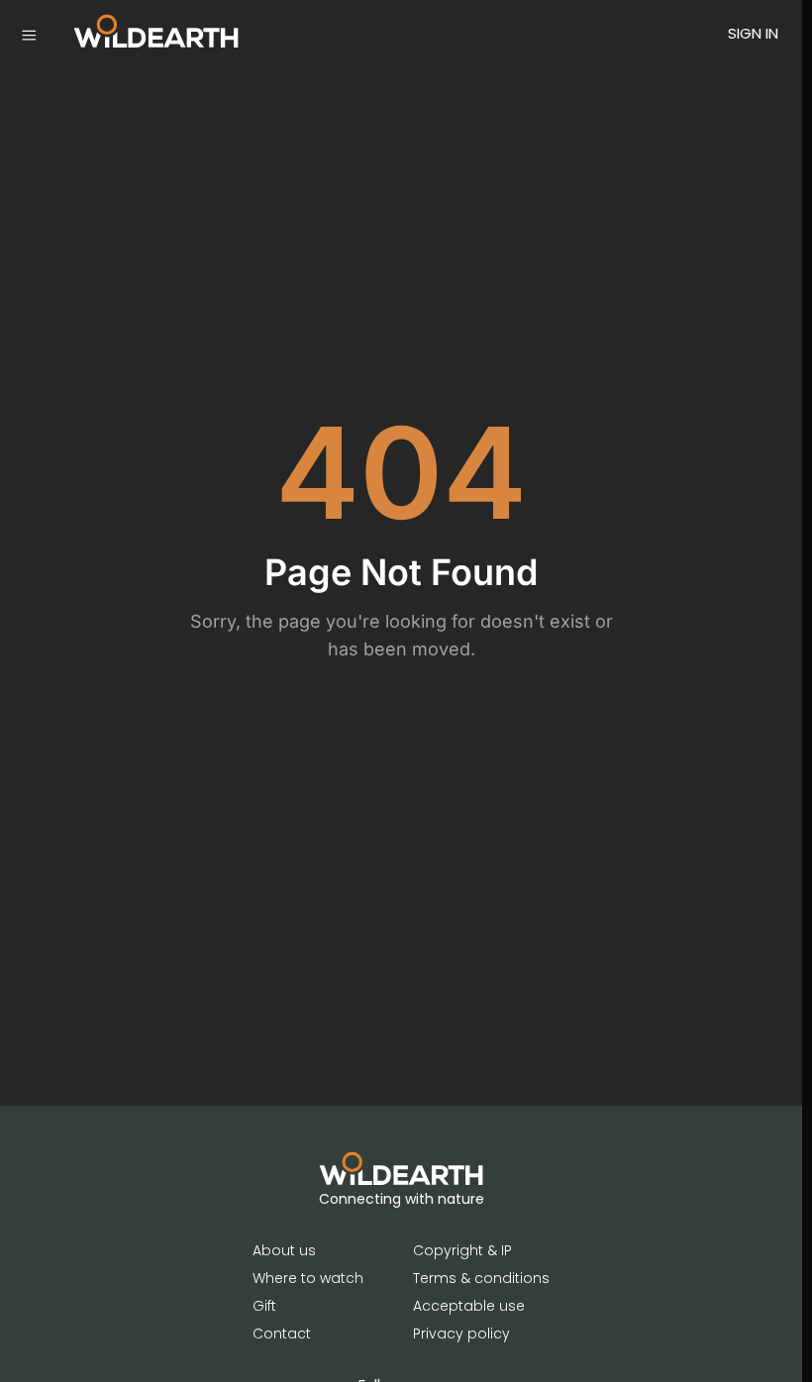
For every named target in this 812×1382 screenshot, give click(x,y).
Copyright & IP (462, 1250)
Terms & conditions (481, 1278)
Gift (264, 1306)
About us (284, 1250)
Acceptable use (469, 1306)
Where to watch (308, 1278)
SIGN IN (753, 33)
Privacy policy (461, 1333)
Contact (282, 1333)
